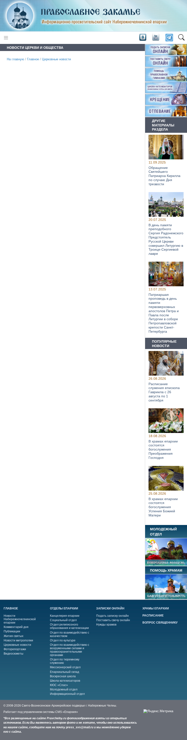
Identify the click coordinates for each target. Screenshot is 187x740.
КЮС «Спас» (59, 685)
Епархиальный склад (64, 672)
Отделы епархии (64, 608)
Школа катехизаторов (65, 680)
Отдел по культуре (62, 640)
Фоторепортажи (15, 649)
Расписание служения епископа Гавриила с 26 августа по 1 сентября (164, 392)
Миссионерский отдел (65, 667)
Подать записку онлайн (112, 615)
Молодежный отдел (63, 689)
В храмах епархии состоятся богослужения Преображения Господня (163, 449)
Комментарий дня (16, 627)
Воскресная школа (63, 676)
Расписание (153, 615)
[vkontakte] (143, 37)
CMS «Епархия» (66, 712)
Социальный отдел (63, 620)
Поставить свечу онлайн (113, 620)
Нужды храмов (106, 624)
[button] (181, 38)
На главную (15, 59)
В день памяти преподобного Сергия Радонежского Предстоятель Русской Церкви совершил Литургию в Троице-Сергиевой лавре (166, 239)
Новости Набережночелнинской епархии (20, 619)
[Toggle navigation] (6, 38)
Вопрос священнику (160, 622)
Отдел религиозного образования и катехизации (69, 626)
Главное (33, 59)
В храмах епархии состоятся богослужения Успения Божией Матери (163, 507)
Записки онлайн (110, 608)
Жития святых (13, 636)
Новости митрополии (18, 640)
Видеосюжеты (13, 653)
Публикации (12, 631)
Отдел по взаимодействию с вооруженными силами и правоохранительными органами (69, 650)
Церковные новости (56, 59)
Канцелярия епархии (64, 615)
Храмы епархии (155, 608)
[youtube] (155, 37)
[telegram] (169, 38)
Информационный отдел (67, 694)
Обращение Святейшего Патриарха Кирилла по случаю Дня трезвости (164, 175)
